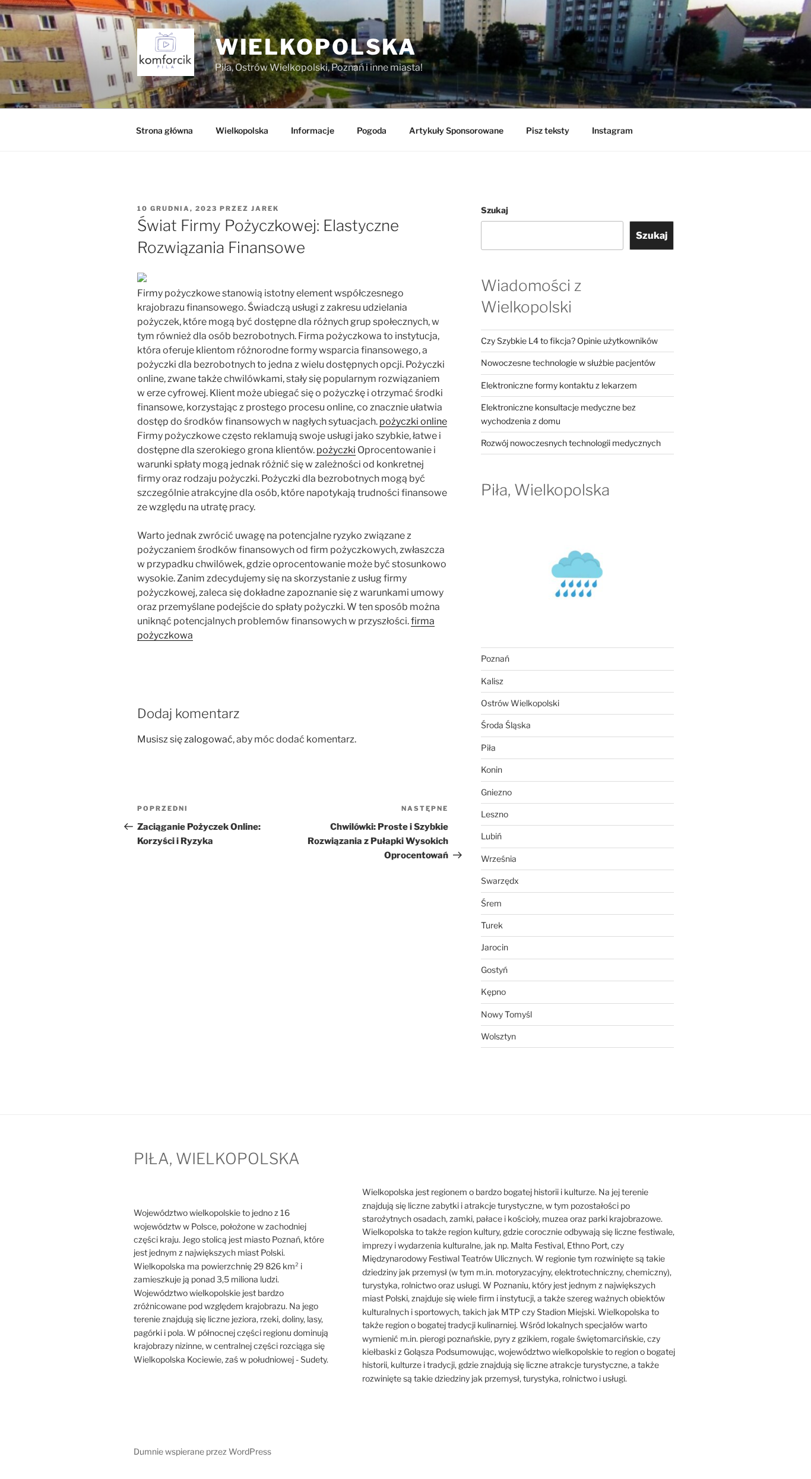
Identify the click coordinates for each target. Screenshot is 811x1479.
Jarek (265, 208)
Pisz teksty (547, 130)
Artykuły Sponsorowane (456, 130)
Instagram (612, 130)
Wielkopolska (242, 130)
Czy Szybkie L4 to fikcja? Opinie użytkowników (569, 341)
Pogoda (372, 130)
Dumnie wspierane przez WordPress (202, 1451)
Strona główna (164, 130)
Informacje (312, 130)
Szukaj (494, 210)
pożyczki (336, 450)
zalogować (208, 739)
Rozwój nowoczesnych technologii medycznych (571, 443)
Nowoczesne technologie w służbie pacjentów (568, 363)
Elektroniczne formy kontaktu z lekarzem (559, 385)
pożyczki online (413, 421)
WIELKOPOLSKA (316, 47)
